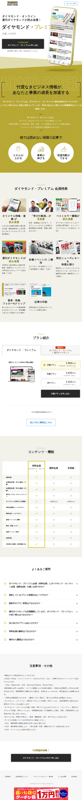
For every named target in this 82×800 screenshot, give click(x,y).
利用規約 (28, 720)
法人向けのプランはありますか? (23, 623)
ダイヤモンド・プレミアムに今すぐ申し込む (41, 758)
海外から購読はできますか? (21, 639)
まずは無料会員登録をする (41, 412)
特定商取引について (22, 776)
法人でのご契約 (71, 3)
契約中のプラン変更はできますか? (24, 603)
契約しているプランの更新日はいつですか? (28, 595)
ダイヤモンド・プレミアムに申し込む (23, 44)
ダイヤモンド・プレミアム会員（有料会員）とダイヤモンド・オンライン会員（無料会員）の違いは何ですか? (41, 585)
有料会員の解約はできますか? (22, 631)
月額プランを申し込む (60, 394)
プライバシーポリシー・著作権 (43, 776)
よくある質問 (62, 776)
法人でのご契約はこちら (41, 422)
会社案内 (74, 776)
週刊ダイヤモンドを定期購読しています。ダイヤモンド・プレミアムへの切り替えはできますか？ (41, 613)
